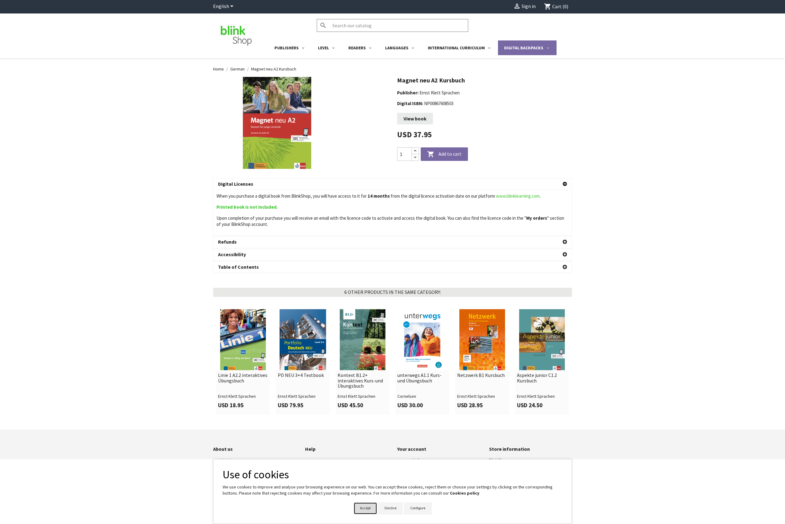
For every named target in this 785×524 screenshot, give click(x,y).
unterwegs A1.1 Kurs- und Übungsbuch (419, 378)
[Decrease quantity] (415, 157)
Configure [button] (417, 508)
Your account (411, 449)
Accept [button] (365, 508)
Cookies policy (464, 493)
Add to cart (444, 154)
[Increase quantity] (415, 150)
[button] (392, 184)
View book (415, 119)
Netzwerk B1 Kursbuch (481, 375)
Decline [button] (390, 508)
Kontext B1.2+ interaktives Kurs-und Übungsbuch (360, 381)
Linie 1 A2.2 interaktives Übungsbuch (242, 378)
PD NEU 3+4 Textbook (301, 375)
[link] (243, 362)
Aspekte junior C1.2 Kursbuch (537, 378)
